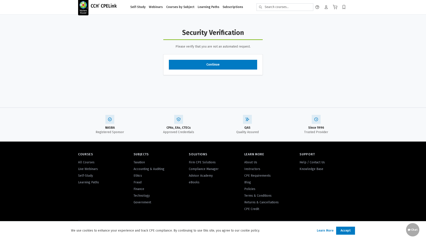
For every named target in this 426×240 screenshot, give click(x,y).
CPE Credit (251, 209)
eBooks (194, 182)
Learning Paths (208, 7)
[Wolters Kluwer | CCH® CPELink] (97, 7)
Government (142, 202)
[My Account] (326, 7)
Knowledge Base (311, 169)
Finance (139, 189)
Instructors (252, 169)
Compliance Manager (204, 169)
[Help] (317, 7)
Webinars (156, 7)
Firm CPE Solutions (202, 162)
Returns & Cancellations (261, 202)
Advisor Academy (201, 176)
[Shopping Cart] (335, 7)
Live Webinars (88, 169)
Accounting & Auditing (149, 169)
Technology (142, 196)
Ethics (138, 176)
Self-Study (138, 7)
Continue (213, 64)
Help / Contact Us (312, 162)
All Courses (86, 162)
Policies (249, 189)
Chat (414, 229)
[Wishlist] (344, 7)
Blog (247, 182)
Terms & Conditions (258, 196)
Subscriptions (233, 7)
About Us (250, 162)
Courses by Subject (180, 7)
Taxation (139, 162)
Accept (346, 230)
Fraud (138, 182)
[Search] (260, 7)
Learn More (325, 230)
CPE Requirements (257, 176)
